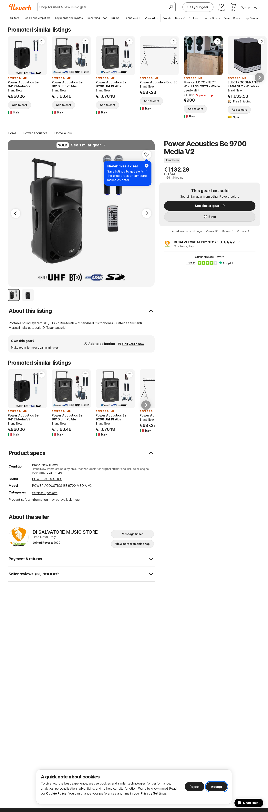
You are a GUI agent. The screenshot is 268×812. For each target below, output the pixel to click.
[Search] (170, 7)
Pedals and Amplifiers (37, 17)
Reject (195, 787)
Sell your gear (198, 7)
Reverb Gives (232, 18)
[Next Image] (146, 213)
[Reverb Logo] (20, 7)
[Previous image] (13, 55)
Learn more (54, 472)
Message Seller (132, 534)
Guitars (14, 17)
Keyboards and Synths (69, 17)
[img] (228, 242)
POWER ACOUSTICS (47, 479)
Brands (167, 18)
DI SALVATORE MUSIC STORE (196, 242)
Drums (115, 17)
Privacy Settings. (154, 793)
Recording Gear (97, 17)
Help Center (251, 18)
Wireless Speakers (44, 493)
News (178, 18)
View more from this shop (132, 543)
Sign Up (245, 7)
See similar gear (86, 145)
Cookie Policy (56, 793)
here (77, 499)
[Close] (146, 166)
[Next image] (41, 55)
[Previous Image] (15, 213)
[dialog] (134, 786)
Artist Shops (212, 18)
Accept (216, 787)
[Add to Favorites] (41, 41)
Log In (256, 7)
